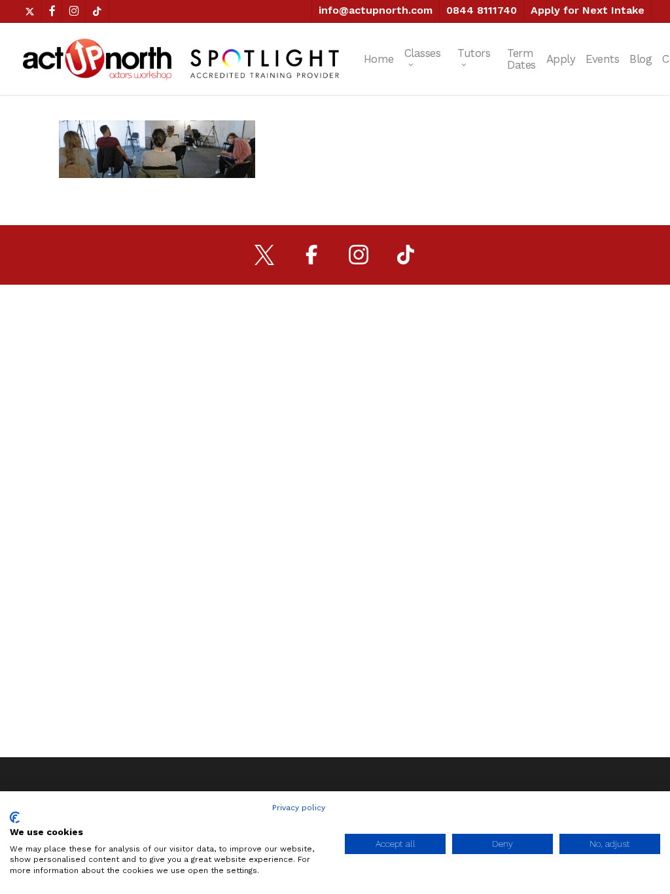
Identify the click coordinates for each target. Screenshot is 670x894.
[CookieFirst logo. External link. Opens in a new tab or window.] (15, 817)
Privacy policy (298, 807)
